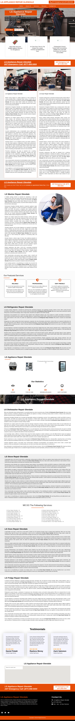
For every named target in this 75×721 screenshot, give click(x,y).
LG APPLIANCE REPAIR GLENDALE (17, 2)
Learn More (9, 29)
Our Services (19, 29)
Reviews (44, 6)
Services (36, 6)
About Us (28, 6)
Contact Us (52, 6)
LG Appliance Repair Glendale (17, 182)
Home (21, 6)
